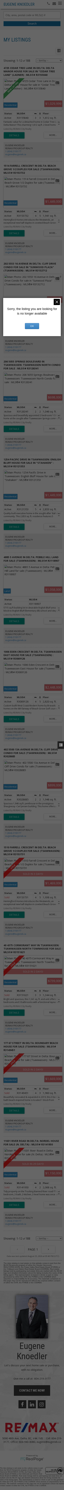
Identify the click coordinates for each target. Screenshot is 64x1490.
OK (32, 326)
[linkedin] (32, 1404)
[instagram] (42, 1404)
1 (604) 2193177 (13, 151)
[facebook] (22, 1404)
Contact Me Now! (32, 1390)
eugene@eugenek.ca (15, 154)
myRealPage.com (32, 1459)
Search (32, 23)
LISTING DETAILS (14, 135)
